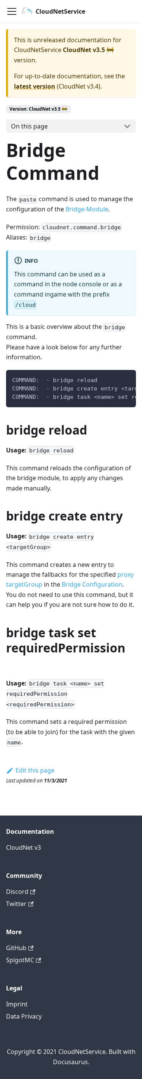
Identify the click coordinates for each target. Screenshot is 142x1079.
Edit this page (35, 770)
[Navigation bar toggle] (11, 11)
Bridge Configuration (92, 584)
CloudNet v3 (23, 847)
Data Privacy (24, 1016)
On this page (29, 126)
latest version (34, 86)
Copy (124, 378)
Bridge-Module (87, 209)
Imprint (17, 1004)
